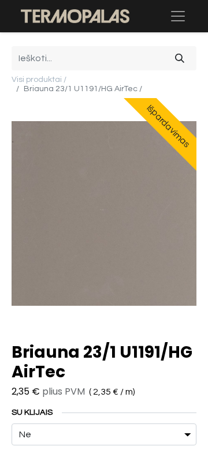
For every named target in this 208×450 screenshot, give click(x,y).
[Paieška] (179, 58)
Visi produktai (37, 80)
